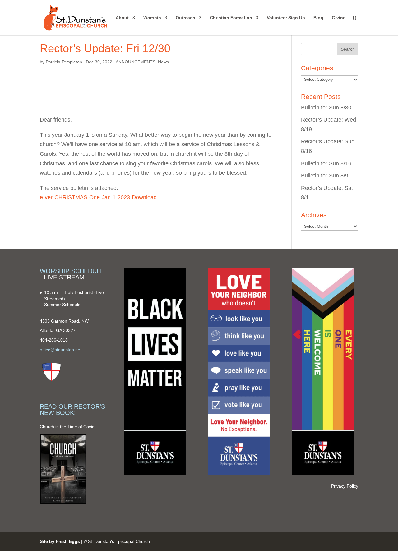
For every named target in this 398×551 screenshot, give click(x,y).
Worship (152, 18)
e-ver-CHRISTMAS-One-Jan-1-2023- (86, 197)
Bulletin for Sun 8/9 (324, 175)
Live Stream (64, 277)
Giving (339, 18)
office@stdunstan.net (60, 349)
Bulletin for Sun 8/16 (326, 163)
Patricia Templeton (64, 61)
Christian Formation (231, 18)
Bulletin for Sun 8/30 (326, 107)
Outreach (185, 18)
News (163, 61)
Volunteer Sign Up (286, 18)
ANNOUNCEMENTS (135, 61)
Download (144, 197)
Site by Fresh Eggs (60, 541)
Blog (318, 18)
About (122, 18)
